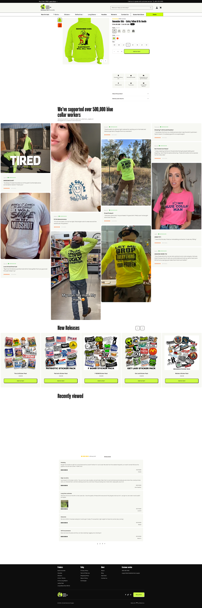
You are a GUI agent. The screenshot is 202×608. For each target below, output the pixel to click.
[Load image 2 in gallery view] (60, 25)
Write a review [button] (107, 456)
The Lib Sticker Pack (20, 373)
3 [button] (102, 544)
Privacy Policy (84, 570)
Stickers (60, 575)
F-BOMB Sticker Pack (101, 373)
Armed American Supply (68, 603)
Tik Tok (128, 594)
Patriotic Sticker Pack (61, 373)
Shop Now (139, 594)
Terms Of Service (85, 573)
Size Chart (104, 575)
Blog (102, 573)
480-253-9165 (159, 1)
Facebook (125, 594)
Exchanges (83, 580)
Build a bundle (61, 570)
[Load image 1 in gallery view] (60, 20)
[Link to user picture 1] (64, 504)
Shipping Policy (85, 575)
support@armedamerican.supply (131, 573)
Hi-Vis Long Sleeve (62, 580)
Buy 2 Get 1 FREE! (47, 1)
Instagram (130, 594)
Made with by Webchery (137, 603)
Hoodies (60, 573)
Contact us (104, 578)
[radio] (114, 38)
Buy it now (131, 56)
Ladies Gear (61, 583)
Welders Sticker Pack (181, 373)
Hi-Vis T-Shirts (61, 578)
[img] (64, 470)
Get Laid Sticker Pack (141, 373)
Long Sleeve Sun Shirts (64, 585)
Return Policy (84, 578)
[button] (56, 14)
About (102, 570)
